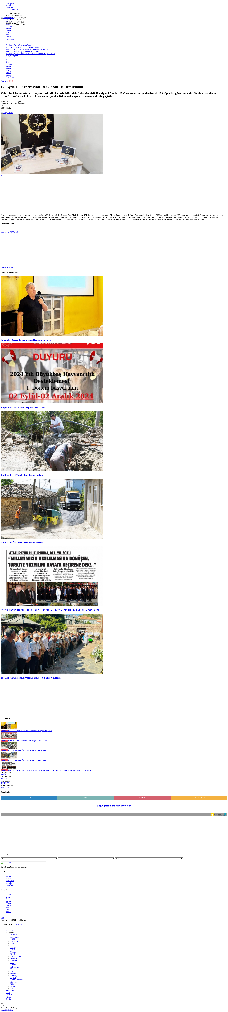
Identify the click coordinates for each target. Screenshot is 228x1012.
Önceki (3, 268)
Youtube (30, 45)
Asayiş (8, 32)
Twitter (16, 45)
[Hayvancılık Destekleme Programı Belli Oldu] (52, 403)
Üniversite (9, 26)
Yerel (8, 51)
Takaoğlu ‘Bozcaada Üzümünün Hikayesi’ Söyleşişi (26, 340)
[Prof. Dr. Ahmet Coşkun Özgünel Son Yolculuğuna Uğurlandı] (52, 673)
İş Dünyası (20, 51)
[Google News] (7, 113)
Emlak (8, 35)
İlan (31, 51)
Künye (8, 56)
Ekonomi (34, 54)
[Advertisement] (72, 195)
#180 (12, 232)
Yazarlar (9, 995)
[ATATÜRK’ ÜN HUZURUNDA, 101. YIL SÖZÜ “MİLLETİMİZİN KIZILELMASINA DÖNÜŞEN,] (52, 606)
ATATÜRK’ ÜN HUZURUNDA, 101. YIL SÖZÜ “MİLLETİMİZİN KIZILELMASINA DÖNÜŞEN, (50, 610)
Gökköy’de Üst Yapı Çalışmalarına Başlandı (22, 475)
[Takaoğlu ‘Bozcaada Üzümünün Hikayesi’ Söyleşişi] (52, 335)
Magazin (46, 54)
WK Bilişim (20, 924)
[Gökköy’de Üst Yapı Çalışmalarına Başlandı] (52, 470)
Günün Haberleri (12, 9)
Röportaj (9, 54)
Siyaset (15, 54)
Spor (52, 54)
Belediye (38, 49)
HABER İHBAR (7, 1010)
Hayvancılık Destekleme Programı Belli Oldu (23, 407)
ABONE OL (6, 787)
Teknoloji (45, 49)
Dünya (40, 54)
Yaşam (8, 28)
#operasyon (5, 232)
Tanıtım (13, 51)
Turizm (8, 37)
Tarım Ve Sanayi (28, 49)
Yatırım (27, 51)
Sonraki (10, 268)
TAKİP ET (5, 779)
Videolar (9, 5)
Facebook (9, 45)
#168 (16, 232)
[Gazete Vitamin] (7, 18)
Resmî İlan (10, 39)
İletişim (14, 56)
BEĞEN (4, 774)
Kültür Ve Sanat (24, 54)
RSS (19, 56)
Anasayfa (4, 81)
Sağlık (8, 24)
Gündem (36, 51)
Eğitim (8, 30)
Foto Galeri (10, 3)
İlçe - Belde (10, 22)
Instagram (23, 45)
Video (8, 993)
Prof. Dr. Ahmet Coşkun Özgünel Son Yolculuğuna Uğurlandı (31, 678)
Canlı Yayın (10, 7)
